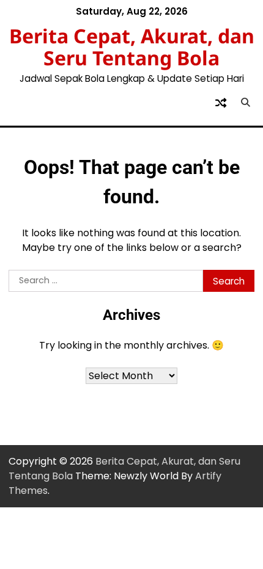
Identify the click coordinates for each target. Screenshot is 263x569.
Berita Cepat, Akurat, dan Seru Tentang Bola (131, 47)
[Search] (245, 102)
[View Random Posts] (221, 102)
